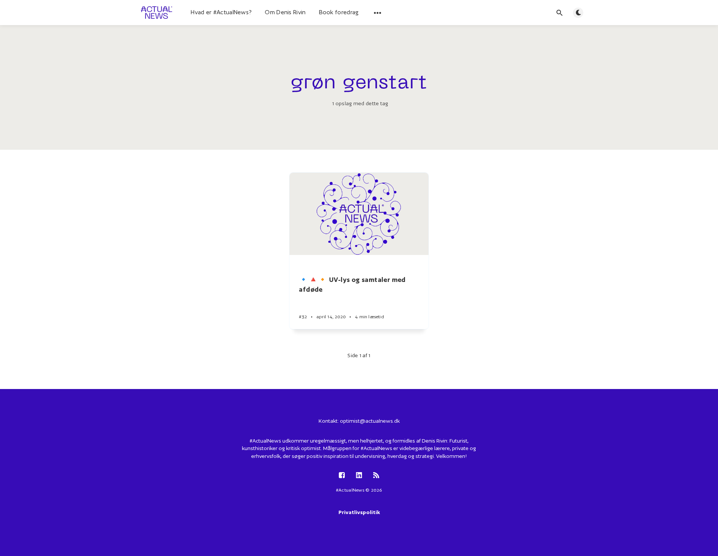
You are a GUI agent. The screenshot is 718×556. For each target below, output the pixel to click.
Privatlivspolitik (359, 512)
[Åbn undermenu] (378, 13)
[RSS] (376, 475)
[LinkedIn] (359, 475)
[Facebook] (342, 475)
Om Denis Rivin (285, 12)
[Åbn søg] (559, 13)
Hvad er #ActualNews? (221, 12)
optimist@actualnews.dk (370, 421)
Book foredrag (339, 12)
